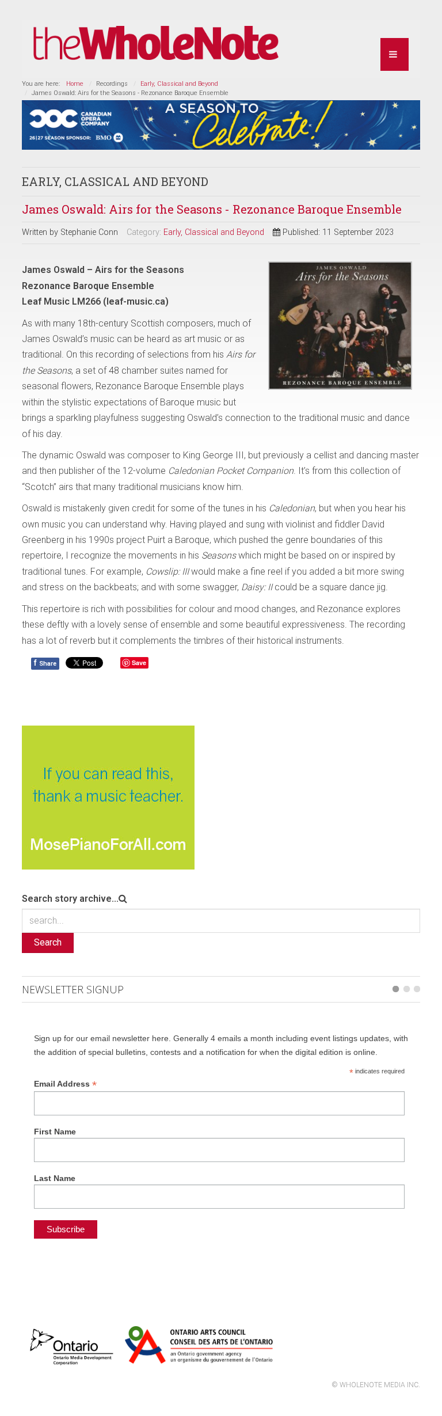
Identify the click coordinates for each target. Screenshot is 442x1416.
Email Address (65, 1084)
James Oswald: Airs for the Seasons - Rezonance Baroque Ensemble (212, 209)
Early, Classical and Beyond (179, 84)
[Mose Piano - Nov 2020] (108, 796)
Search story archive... (70, 898)
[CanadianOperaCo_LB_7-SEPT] (221, 124)
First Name (55, 1131)
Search (48, 942)
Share (45, 662)
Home (74, 84)
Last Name (54, 1178)
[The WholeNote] (156, 43)
